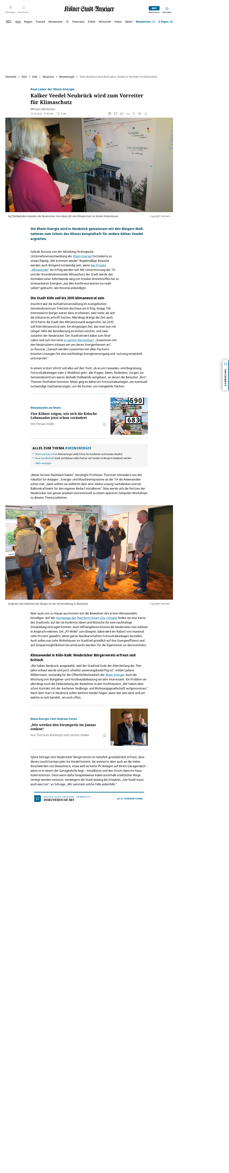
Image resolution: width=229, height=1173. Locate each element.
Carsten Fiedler (79, 735)
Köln (24, 77)
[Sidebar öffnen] (8, 21)
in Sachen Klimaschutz (79, 340)
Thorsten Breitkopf (49, 735)
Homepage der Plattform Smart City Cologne (86, 618)
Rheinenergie (66, 77)
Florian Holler (45, 424)
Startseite (10, 77)
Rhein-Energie (82, 256)
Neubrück (48, 77)
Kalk (34, 77)
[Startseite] (89, 9)
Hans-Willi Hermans (45, 108)
